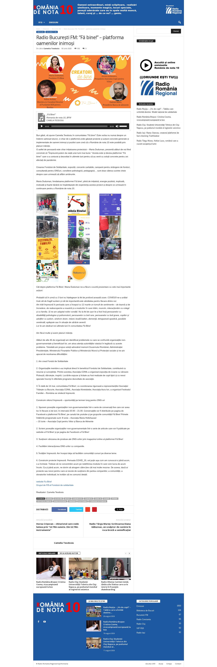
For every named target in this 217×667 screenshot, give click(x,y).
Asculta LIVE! (150, 664)
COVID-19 (98, 499)
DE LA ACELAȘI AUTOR (69, 553)
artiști (67, 499)
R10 (40, 22)
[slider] (123, 126)
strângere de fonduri (97, 501)
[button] (179, 22)
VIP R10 (140, 628)
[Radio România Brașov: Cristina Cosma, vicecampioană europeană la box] (51, 569)
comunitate (77, 499)
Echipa (169, 664)
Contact (178, 664)
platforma (82, 501)
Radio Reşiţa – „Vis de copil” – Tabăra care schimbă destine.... (117, 610)
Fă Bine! (114, 499)
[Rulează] (41, 126)
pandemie (72, 501)
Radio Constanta (144, 619)
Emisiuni (53, 22)
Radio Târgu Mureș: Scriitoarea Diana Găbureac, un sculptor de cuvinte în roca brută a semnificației (110, 526)
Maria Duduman (60, 501)
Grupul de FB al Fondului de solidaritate (55, 485)
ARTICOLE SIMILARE (47, 553)
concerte (88, 499)
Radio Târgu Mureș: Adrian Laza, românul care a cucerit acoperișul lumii (157, 142)
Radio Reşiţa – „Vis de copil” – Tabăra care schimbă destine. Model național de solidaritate (157, 110)
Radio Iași (141, 633)
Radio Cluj (141, 624)
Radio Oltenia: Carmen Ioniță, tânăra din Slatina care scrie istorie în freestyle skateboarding (115, 586)
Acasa (161, 664)
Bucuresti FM (51, 32)
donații (106, 499)
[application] (83, 126)
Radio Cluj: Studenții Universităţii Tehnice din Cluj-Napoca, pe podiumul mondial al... (115, 642)
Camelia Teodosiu (51, 48)
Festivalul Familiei (44, 501)
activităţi (58, 499)
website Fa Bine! (44, 481)
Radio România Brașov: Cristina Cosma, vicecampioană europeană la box (50, 584)
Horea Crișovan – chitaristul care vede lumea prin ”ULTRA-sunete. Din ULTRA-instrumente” (57, 526)
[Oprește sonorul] (117, 126)
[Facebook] (39, 622)
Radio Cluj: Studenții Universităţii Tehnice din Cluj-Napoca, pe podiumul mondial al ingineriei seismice (83, 586)
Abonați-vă (174, 52)
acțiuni (49, 499)
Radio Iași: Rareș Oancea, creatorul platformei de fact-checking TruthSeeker (158, 134)
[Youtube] (45, 622)
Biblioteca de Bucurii (145, 610)
